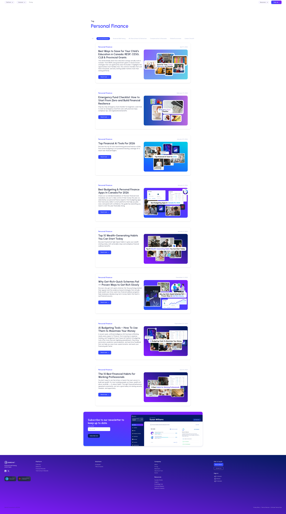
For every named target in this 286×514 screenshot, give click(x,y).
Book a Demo (218, 464)
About (156, 464)
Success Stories (158, 480)
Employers (98, 464)
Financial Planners (40, 468)
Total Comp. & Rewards (42, 470)
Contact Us (218, 468)
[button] (9, 2)
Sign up (276, 2)
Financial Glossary (159, 486)
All (92, 38)
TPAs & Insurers (99, 466)
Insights (156, 482)
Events (156, 472)
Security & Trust (158, 470)
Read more (105, 77)
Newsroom (157, 468)
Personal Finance (103, 38)
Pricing (156, 466)
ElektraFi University (159, 488)
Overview (38, 464)
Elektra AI (38, 466)
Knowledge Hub (158, 484)
